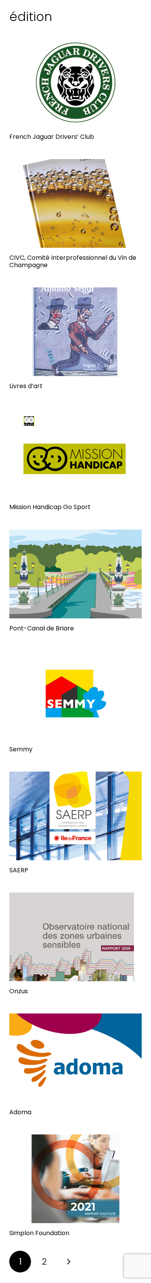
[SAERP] (75, 816)
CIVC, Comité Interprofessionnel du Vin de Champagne (72, 261)
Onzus (18, 991)
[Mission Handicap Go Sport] (75, 452)
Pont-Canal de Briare (41, 628)
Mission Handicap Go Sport (50, 506)
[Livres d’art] (75, 331)
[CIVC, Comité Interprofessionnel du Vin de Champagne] (75, 203)
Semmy (21, 749)
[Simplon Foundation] (75, 1178)
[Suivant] (68, 1261)
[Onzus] (75, 937)
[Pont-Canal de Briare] (75, 574)
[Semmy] (75, 695)
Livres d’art (26, 386)
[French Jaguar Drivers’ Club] (75, 82)
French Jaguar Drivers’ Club (51, 136)
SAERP (18, 870)
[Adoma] (75, 1057)
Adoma (20, 1112)
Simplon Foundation (39, 1233)
